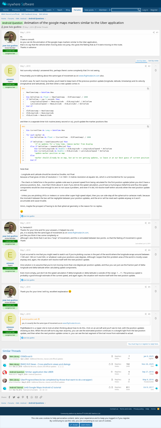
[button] (17, 10)
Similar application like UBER (39, 371)
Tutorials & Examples (30, 390)
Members (103, 10)
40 (43, 390)
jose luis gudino (12, 26)
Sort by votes (153, 61)
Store (40, 10)
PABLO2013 (13, 374)
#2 (149, 66)
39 (40, 390)
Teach (59, 10)
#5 (149, 287)
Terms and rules (126, 409)
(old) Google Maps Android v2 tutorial (42, 387)
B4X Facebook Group (29, 14)
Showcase (30, 10)
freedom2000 (149, 382)
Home (5, 10)
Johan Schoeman (15, 382)
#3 (149, 223)
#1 (157, 32)
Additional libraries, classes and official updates (46, 359)
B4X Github (43, 14)
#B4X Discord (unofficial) (10, 14)
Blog (68, 10)
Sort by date (141, 61)
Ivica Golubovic (14, 359)
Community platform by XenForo (80, 413)
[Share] (153, 32)
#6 (149, 314)
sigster (151, 358)
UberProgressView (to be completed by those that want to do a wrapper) (56, 379)
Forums (77, 10)
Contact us (114, 409)
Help (147, 409)
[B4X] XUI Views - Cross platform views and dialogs (45, 364)
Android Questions (35, 374)
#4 (149, 250)
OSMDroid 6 (26, 356)
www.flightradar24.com (89, 75)
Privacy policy (139, 409)
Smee (152, 374)
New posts (89, 10)
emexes (10, 79)
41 (46, 390)
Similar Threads (42, 27)
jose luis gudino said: (29, 319)
